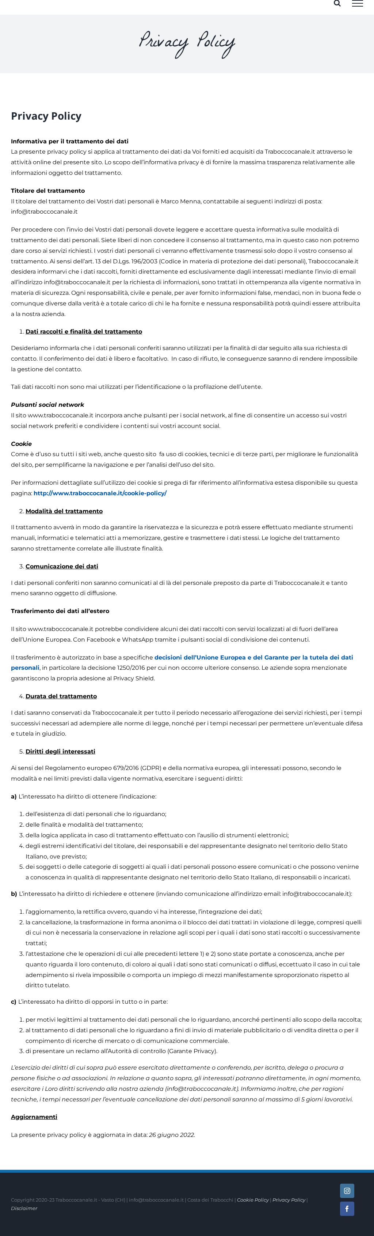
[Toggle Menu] (357, 3)
